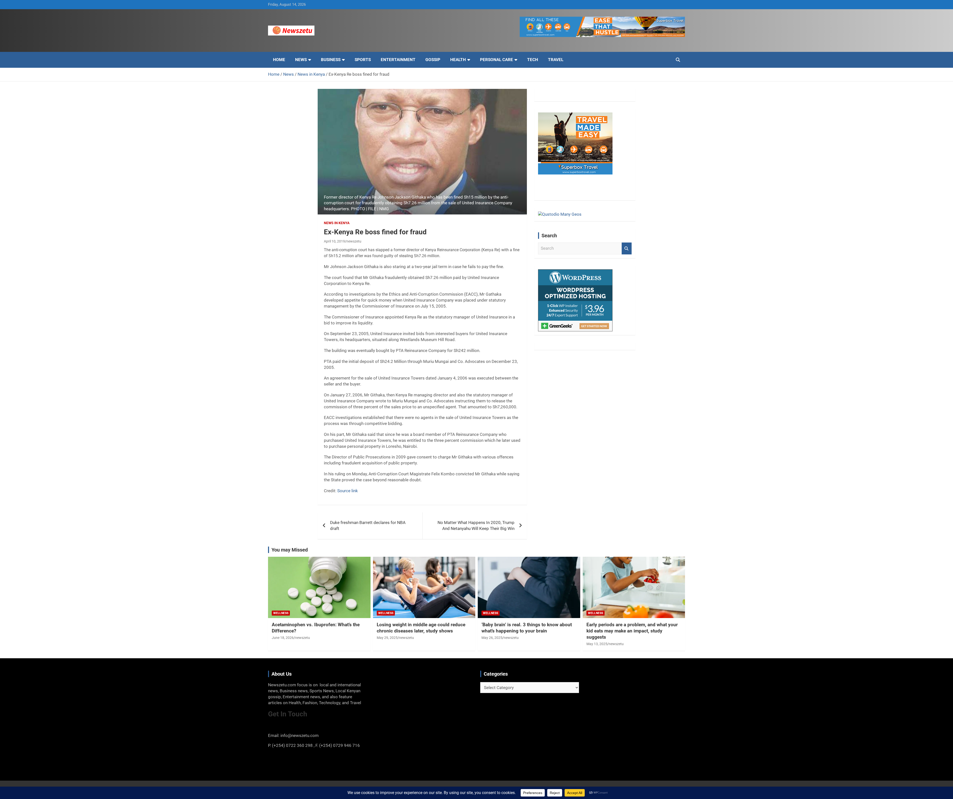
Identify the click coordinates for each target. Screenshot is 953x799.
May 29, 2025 (387, 638)
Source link (347, 490)
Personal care (496, 59)
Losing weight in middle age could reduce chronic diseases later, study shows (421, 628)
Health (458, 59)
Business (330, 59)
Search (627, 248)
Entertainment (398, 59)
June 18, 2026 (283, 638)
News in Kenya (336, 223)
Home (279, 59)
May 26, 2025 (491, 638)
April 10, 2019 (334, 241)
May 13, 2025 (596, 644)
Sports (363, 59)
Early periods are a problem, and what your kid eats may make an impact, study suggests (632, 631)
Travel (555, 59)
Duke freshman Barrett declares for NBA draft (368, 525)
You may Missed (290, 550)
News (301, 59)
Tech (532, 59)
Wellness (280, 613)
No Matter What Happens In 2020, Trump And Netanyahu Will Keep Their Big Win (476, 525)
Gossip (432, 59)
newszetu (353, 241)
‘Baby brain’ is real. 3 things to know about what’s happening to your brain (526, 628)
